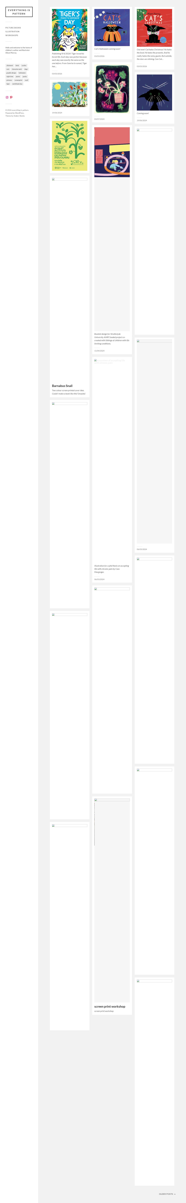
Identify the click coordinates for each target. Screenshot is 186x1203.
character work (17, 69)
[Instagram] (7, 97)
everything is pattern (19, 12)
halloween (22, 73)
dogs (26, 69)
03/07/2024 (99, 119)
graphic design (11, 73)
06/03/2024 (142, 549)
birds (17, 65)
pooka (25, 76)
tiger (8, 84)
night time (10, 76)
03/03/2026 (57, 74)
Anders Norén (19, 116)
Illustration (12, 31)
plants (18, 76)
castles (24, 65)
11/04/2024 (99, 351)
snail (26, 80)
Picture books (13, 28)
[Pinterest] (11, 97)
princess (9, 80)
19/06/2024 (142, 120)
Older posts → (167, 1194)
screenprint (18, 80)
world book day (17, 84)
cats (8, 69)
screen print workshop (109, 1006)
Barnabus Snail (62, 386)
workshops (11, 35)
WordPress (19, 113)
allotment (10, 65)
